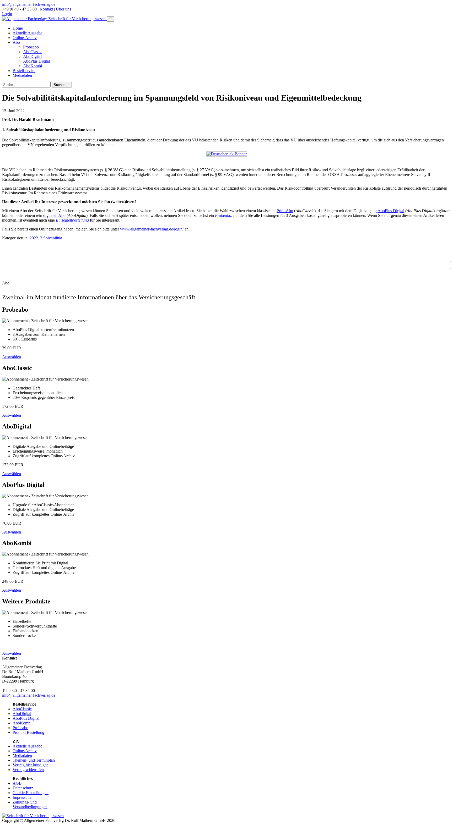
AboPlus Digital (36, 61)
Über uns (63, 9)
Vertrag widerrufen (28, 769)
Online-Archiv (25, 37)
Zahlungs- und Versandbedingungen (30, 804)
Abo (16, 42)
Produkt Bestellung (28, 732)
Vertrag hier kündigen (30, 765)
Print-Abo (285, 210)
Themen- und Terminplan (34, 760)
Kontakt (47, 9)
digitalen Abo (54, 215)
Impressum (22, 797)
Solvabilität (52, 238)
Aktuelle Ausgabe (27, 33)
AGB (17, 783)
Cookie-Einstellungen (30, 792)
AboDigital (32, 56)
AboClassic (32, 52)
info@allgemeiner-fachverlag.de (28, 4)
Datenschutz (23, 788)
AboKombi (32, 66)
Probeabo (31, 47)
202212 (36, 238)
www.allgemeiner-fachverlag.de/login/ (152, 229)
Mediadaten (22, 75)
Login (7, 14)
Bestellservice (24, 70)
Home (18, 28)
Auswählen (11, 357)
